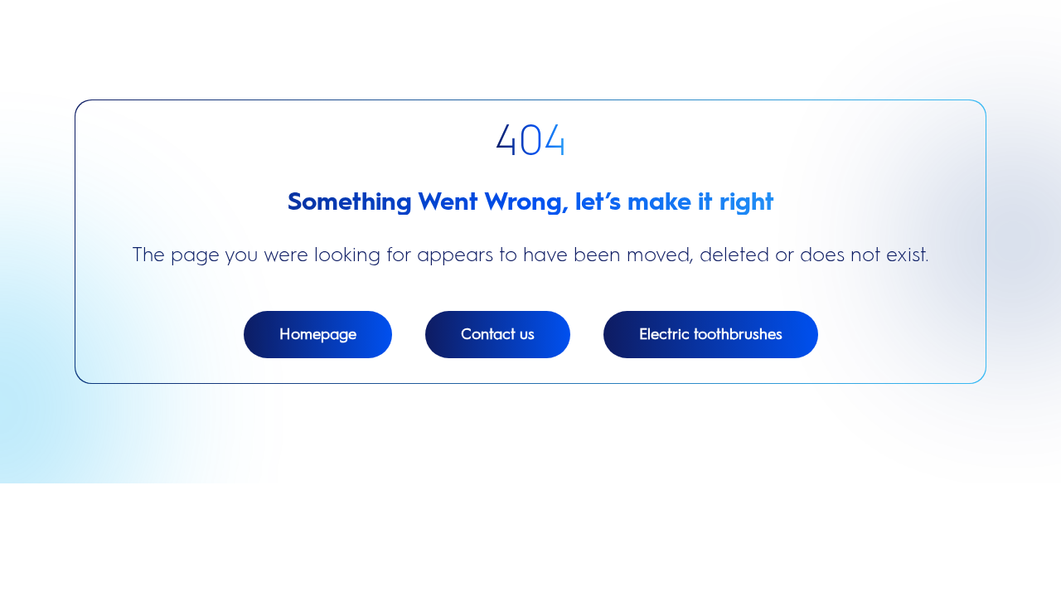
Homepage (317, 334)
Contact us (498, 334)
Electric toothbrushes (710, 334)
